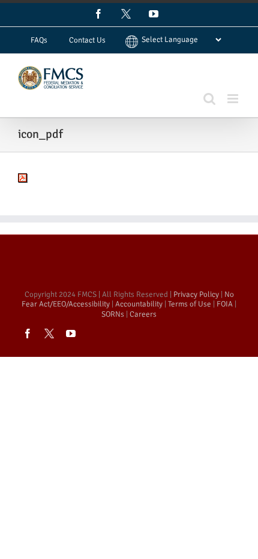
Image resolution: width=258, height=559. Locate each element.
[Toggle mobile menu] (233, 98)
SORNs (112, 314)
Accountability (139, 304)
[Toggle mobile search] (209, 98)
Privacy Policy (196, 294)
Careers (143, 314)
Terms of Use (189, 304)
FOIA (225, 304)
